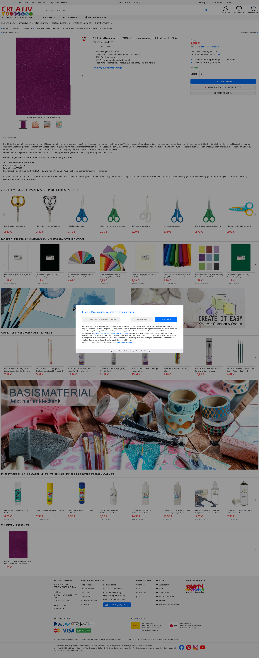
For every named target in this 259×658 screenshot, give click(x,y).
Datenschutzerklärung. (124, 342)
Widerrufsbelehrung (143, 351)
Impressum (113, 351)
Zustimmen (166, 319)
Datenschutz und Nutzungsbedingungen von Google (111, 333)
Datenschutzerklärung (126, 351)
